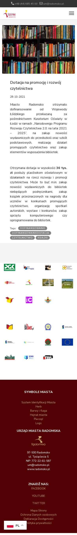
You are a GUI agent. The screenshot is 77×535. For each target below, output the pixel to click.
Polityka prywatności (38, 523)
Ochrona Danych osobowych (38, 515)
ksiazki (43, 237)
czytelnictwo (22, 237)
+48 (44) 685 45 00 (26, 3)
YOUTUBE (38, 496)
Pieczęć (38, 419)
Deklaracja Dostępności (38, 519)
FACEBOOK (38, 488)
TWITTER (38, 503)
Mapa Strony (39, 510)
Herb (39, 406)
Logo (39, 423)
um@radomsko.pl (53, 3)
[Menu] (71, 13)
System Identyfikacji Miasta (38, 402)
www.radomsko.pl (38, 469)
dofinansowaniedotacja (30, 233)
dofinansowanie (32, 228)
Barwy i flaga (38, 411)
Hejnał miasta (38, 415)
